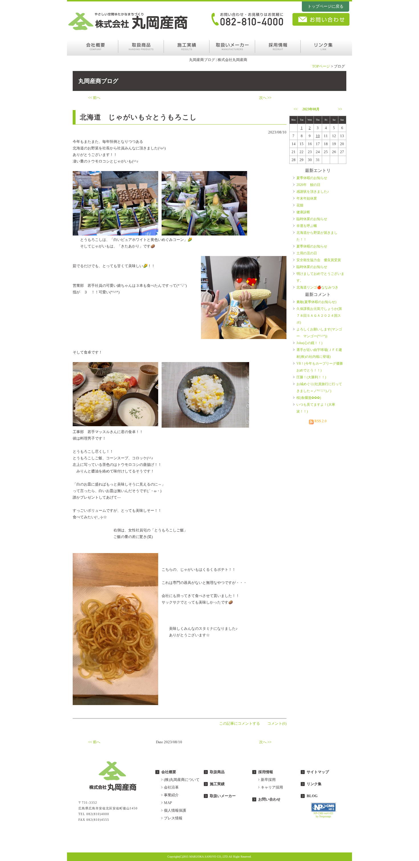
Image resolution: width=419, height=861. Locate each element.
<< (296, 109)
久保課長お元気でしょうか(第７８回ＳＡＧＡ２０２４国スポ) (319, 315)
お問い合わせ (269, 799)
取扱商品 (217, 772)
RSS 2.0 (320, 421)
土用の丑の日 (306, 253)
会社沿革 (171, 787)
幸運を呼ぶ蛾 (306, 226)
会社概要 (168, 772)
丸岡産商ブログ (98, 81)
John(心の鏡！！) (309, 343)
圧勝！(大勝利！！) (311, 377)
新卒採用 (268, 779)
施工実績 (217, 784)
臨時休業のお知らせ (311, 219)
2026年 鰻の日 (308, 185)
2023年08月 (311, 109)
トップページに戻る (325, 6)
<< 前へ (94, 98)
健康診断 (303, 212)
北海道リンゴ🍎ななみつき (317, 287)
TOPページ (321, 66)
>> (340, 109)
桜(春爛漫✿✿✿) (308, 398)
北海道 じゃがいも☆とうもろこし (138, 117)
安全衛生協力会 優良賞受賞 (318, 260)
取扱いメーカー (223, 796)
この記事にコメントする (239, 723)
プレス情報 (173, 818)
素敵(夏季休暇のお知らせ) (316, 302)
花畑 (299, 205)
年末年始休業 (306, 198)
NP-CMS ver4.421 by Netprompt (323, 815)
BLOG (312, 796)
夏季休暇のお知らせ (311, 178)
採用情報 (265, 772)
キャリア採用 (272, 787)
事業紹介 (171, 795)
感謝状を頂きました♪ (312, 192)
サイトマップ (318, 772)
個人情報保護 (175, 810)
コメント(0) (276, 723)
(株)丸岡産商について (182, 779)
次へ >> (265, 98)
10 (318, 136)
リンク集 (314, 784)
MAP (168, 803)
